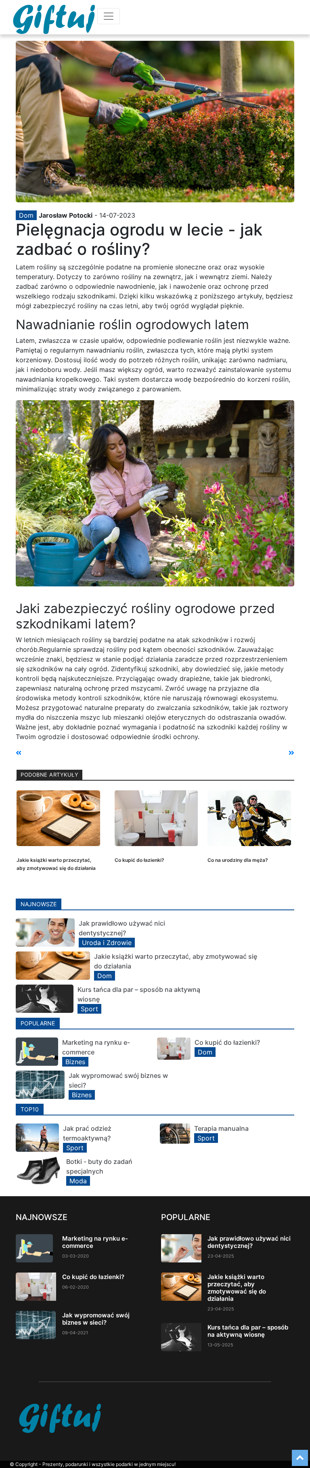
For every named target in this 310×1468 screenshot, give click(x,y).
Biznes (75, 1062)
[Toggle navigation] (108, 16)
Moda (78, 1181)
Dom (26, 215)
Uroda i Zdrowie (107, 943)
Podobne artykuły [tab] (49, 774)
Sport (89, 1009)
